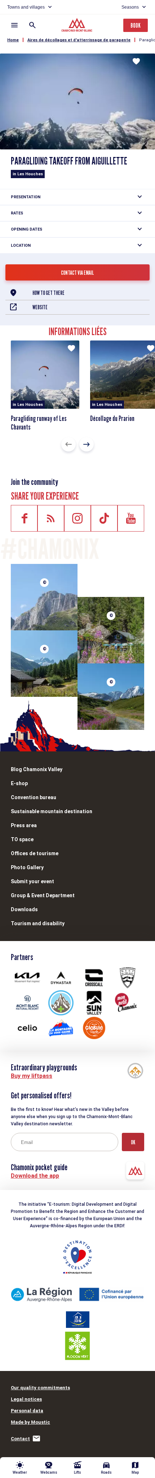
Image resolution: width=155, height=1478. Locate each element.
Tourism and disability (38, 923)
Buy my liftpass (31, 1075)
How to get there (48, 292)
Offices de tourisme (34, 853)
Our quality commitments (40, 1387)
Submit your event (32, 881)
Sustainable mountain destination (51, 811)
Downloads (24, 909)
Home (13, 40)
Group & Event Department (43, 895)
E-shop (19, 783)
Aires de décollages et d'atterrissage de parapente (78, 40)
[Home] (78, 26)
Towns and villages (26, 7)
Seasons (130, 7)
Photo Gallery (27, 867)
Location (21, 245)
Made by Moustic (30, 1422)
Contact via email (77, 272)
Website (40, 307)
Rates (17, 213)
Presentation (25, 197)
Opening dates (26, 229)
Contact (20, 1438)
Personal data (27, 1410)
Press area (24, 825)
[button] (68, 444)
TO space (22, 839)
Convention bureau (33, 797)
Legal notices (26, 1399)
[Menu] (14, 25)
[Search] (32, 25)
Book (135, 25)
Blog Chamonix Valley (36, 769)
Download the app (35, 1175)
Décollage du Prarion (112, 418)
